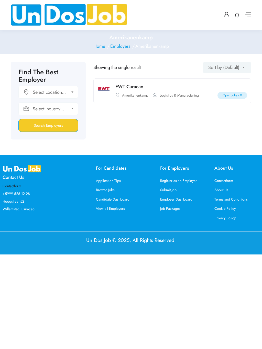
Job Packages (170, 208)
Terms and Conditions (231, 199)
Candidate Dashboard (112, 199)
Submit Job (168, 189)
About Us (221, 189)
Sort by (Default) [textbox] (223, 67)
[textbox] (45, 92)
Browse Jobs (105, 189)
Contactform (12, 186)
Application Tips (108, 180)
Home (99, 46)
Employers (120, 46)
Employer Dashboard (176, 199)
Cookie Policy (225, 208)
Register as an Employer (178, 180)
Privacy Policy (225, 217)
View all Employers (110, 208)
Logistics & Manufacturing (179, 95)
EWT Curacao (129, 86)
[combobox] (48, 92)
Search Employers (48, 125)
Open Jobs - (232, 95)
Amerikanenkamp (135, 95)
